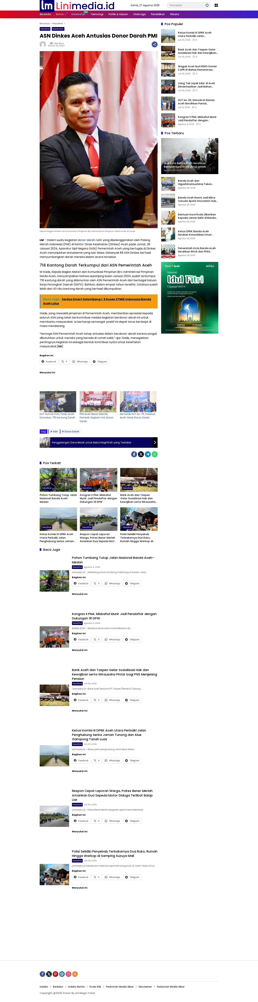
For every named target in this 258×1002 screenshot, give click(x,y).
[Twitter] (141, 454)
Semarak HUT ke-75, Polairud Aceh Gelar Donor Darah (137, 415)
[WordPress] (62, 974)
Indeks (44, 986)
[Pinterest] (55, 974)
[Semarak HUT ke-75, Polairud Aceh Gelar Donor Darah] (138, 401)
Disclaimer (145, 986)
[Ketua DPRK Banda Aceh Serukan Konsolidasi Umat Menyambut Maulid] (168, 234)
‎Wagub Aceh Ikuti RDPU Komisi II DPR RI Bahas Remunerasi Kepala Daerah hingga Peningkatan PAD (197, 68)
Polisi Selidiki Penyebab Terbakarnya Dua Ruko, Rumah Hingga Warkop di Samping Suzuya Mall (136, 538)
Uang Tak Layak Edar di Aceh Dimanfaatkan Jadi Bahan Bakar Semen (196, 85)
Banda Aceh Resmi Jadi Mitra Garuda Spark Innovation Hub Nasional (197, 199)
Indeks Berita (76, 986)
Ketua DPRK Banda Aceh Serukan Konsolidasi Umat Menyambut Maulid (194, 233)
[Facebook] (134, 454)
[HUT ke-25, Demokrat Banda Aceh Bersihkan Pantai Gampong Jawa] (168, 103)
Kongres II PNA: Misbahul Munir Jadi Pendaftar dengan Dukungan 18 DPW (98, 498)
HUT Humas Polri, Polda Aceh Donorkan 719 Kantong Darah (57, 415)
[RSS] (75, 974)
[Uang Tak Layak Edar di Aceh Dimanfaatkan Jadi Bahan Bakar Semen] (168, 87)
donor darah (86, 240)
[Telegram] (148, 454)
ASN (55, 431)
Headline (45, 28)
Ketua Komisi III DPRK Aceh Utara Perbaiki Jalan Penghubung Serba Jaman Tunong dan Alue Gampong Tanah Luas (57, 538)
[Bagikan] (155, 44)
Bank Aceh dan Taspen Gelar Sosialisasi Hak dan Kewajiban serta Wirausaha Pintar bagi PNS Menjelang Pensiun (138, 498)
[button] (207, 5)
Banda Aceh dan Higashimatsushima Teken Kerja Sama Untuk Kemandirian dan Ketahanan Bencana (197, 182)
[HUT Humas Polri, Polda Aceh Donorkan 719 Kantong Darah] (58, 401)
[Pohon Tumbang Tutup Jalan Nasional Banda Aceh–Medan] (58, 480)
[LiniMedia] (77, 5)
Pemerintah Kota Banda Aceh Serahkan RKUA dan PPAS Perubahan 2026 (197, 250)
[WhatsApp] (155, 454)
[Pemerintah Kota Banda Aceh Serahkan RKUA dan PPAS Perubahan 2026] (168, 251)
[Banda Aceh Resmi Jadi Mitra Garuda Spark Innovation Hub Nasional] (168, 201)
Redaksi (58, 986)
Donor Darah (72, 431)
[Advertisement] (129, 930)
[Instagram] (68, 974)
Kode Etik (95, 986)
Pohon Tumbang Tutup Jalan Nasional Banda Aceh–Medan (58, 498)
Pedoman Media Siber (120, 986)
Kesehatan (58, 28)
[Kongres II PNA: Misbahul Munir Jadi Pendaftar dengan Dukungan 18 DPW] (98, 480)
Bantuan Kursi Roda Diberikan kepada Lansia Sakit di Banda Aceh (197, 216)
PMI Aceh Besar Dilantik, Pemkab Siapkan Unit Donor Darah (96, 417)
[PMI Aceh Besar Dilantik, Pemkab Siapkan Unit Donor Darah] (98, 401)
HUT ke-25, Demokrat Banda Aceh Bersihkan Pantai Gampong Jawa (196, 102)
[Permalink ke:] (44, 44)
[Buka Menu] (216, 5)
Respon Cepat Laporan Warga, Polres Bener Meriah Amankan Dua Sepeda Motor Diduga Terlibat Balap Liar (98, 538)
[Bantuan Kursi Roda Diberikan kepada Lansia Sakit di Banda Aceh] (168, 218)
